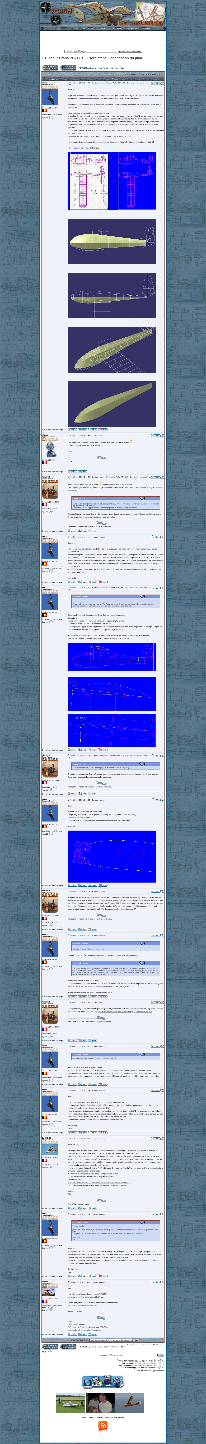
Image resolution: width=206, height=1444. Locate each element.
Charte (64, 29)
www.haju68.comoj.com (93, 1330)
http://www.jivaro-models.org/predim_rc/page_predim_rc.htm (94, 1174)
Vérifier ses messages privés (128, 29)
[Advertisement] (103, 40)
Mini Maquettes (117, 68)
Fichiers (83, 29)
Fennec (92, 1327)
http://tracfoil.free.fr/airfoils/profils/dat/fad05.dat (85, 1297)
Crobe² (82, 1327)
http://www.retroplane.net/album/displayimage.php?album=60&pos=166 (125, 1011)
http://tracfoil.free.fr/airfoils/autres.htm (82, 1306)
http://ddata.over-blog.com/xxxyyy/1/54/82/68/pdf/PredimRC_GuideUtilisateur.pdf (99, 1182)
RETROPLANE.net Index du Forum (93, 68)
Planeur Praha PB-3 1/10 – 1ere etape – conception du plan (93, 58)
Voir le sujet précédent (134, 74)
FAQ (58, 29)
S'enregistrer (102, 29)
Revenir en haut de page (52, 430)
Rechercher (73, 29)
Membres (91, 29)
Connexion (145, 29)
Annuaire (111, 29)
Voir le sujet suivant (154, 74)
